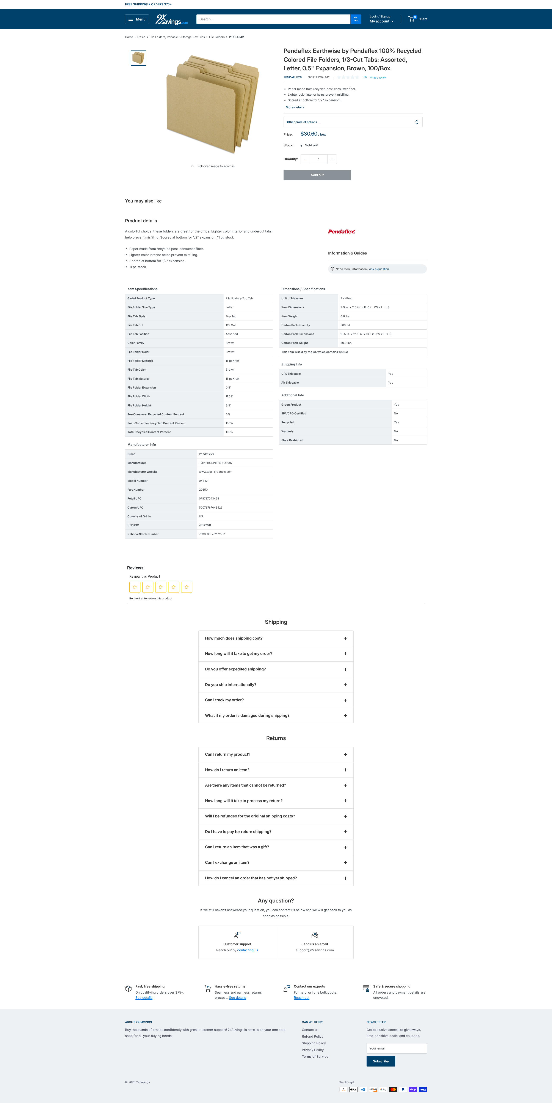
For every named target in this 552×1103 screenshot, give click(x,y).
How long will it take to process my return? (244, 800)
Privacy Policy (313, 1050)
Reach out (301, 998)
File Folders (217, 37)
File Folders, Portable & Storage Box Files (177, 37)
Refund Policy (312, 1036)
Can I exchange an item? (227, 862)
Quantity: (291, 159)
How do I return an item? (227, 770)
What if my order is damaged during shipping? (247, 715)
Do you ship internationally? (230, 684)
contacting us (247, 950)
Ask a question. (379, 269)
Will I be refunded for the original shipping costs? (250, 816)
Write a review (378, 77)
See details (143, 998)
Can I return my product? (227, 754)
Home (129, 37)
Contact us (310, 1030)
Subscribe (381, 1061)
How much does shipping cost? (234, 638)
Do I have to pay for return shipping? (238, 831)
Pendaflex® (293, 77)
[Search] (355, 19)
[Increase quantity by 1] (332, 159)
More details (295, 107)
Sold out (317, 175)
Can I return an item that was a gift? (237, 847)
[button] (411, 19)
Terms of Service (315, 1056)
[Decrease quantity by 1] (305, 159)
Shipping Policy (314, 1043)
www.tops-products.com (215, 471)
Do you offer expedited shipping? (235, 669)
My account (380, 21)
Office (141, 37)
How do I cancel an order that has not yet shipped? (251, 878)
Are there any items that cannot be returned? (245, 785)
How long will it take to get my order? (238, 653)
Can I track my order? (224, 700)
